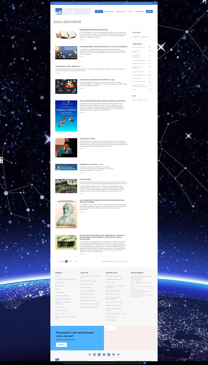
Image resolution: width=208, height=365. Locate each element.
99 (76, 261)
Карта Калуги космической (87, 300)
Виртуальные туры (85, 287)
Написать (61, 344)
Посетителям (140, 11)
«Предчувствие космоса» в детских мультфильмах (115, 286)
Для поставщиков (60, 282)
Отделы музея (108, 11)
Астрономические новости (87, 297)
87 (68, 261)
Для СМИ (57, 276)
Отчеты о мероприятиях (139, 75)
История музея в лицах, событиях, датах (90, 276)
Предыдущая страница (109, 261)
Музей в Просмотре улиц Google (89, 304)
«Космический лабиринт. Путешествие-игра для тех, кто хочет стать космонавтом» (103, 47)
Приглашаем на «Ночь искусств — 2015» (91, 164)
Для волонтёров (59, 286)
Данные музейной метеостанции (89, 307)
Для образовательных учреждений (65, 279)
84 (61, 261)
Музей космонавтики (138, 63)
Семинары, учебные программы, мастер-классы (140, 85)
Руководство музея (60, 307)
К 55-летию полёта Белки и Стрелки (116, 313)
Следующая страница (120, 261)
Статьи (134, 89)
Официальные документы (62, 295)
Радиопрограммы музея (87, 294)
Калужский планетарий (139, 60)
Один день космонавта (112, 317)
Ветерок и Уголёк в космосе (113, 305)
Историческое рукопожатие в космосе (114, 309)
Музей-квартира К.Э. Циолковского (138, 67)
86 (66, 261)
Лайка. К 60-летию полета (113, 294)
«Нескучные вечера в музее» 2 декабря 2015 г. (68, 66)
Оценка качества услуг (61, 310)
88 (71, 261)
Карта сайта (130, 360)
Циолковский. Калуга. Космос (88, 281)
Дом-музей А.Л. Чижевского (137, 51)
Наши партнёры (59, 292)
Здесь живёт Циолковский (113, 276)
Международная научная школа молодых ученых (94, 30)
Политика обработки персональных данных (65, 317)
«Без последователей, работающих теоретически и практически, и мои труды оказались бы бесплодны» (102, 201)
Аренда (57, 289)
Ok (144, 363)
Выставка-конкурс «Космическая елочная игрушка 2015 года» (97, 80)
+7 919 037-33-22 (137, 277)
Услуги (130, 11)
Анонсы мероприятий (138, 47)
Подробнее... (82, 39)
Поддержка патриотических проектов (142, 360)
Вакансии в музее (60, 313)
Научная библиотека (138, 71)
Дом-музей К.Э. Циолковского (137, 56)
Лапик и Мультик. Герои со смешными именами (113, 298)
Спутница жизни (110, 282)
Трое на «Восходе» (111, 320)
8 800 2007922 (144, 276)
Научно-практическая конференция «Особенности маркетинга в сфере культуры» (103, 101)
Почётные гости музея (139, 81)
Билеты (149, 11)
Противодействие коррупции (63, 299)
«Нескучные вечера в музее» (87, 139)
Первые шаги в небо (85, 179)
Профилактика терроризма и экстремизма (63, 303)
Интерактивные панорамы (87, 290)
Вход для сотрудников (122, 360)
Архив (134, 100)
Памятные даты (137, 78)
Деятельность (120, 11)
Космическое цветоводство (113, 290)
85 (64, 261)
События (98, 11)
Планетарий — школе (86, 284)
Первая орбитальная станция (114, 302)
